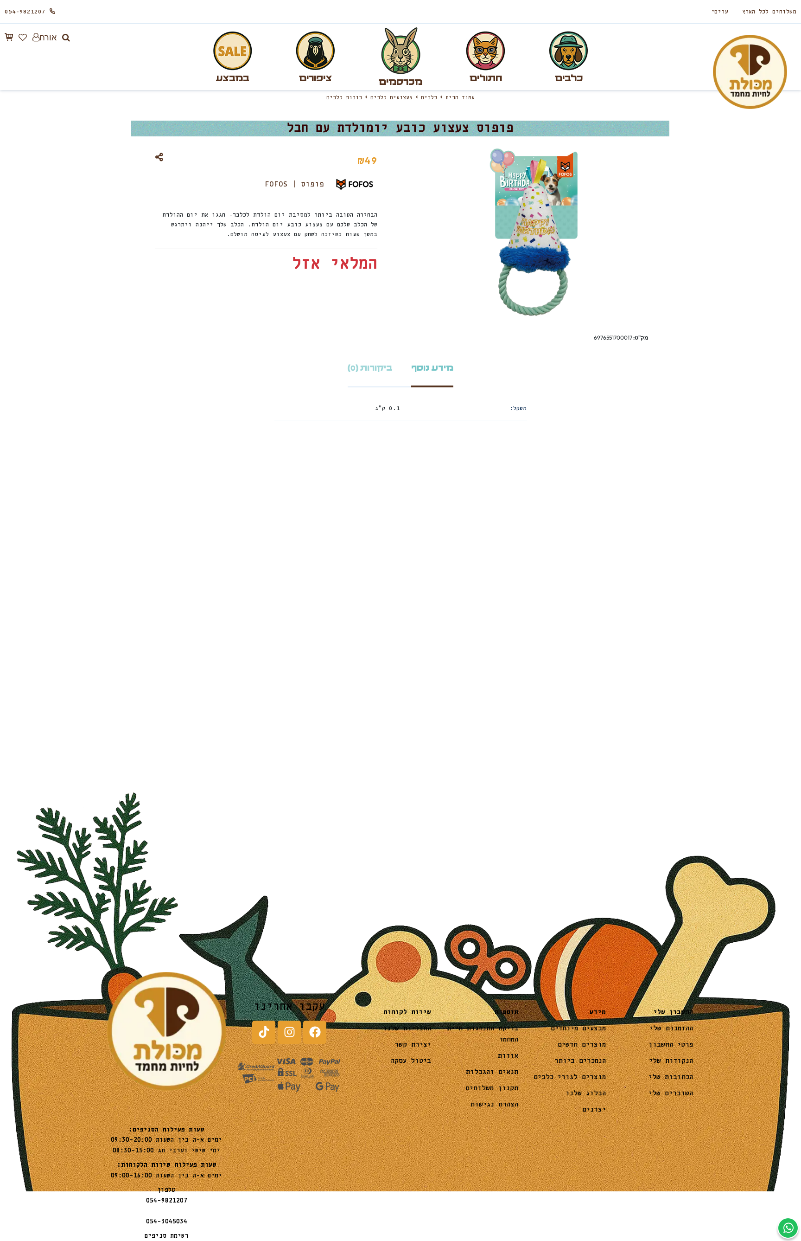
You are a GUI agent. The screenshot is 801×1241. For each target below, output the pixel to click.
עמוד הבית (460, 98)
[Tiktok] (263, 1032)
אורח (48, 37)
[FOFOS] (631, 627)
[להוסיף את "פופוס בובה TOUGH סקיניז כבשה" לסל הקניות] (423, 654)
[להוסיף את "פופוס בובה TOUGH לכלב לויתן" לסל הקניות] (577, 654)
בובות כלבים (344, 98)
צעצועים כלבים (391, 98)
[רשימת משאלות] (23, 37)
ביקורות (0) (370, 368)
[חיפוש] (66, 38)
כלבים (429, 98)
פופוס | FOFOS (294, 184)
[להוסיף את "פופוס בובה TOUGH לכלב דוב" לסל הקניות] (116, 654)
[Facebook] (314, 1032)
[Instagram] (289, 1032)
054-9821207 (25, 12)
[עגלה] (9, 37)
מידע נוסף (432, 368)
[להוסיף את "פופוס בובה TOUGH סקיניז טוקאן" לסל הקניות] (270, 654)
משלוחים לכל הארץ (769, 12)
